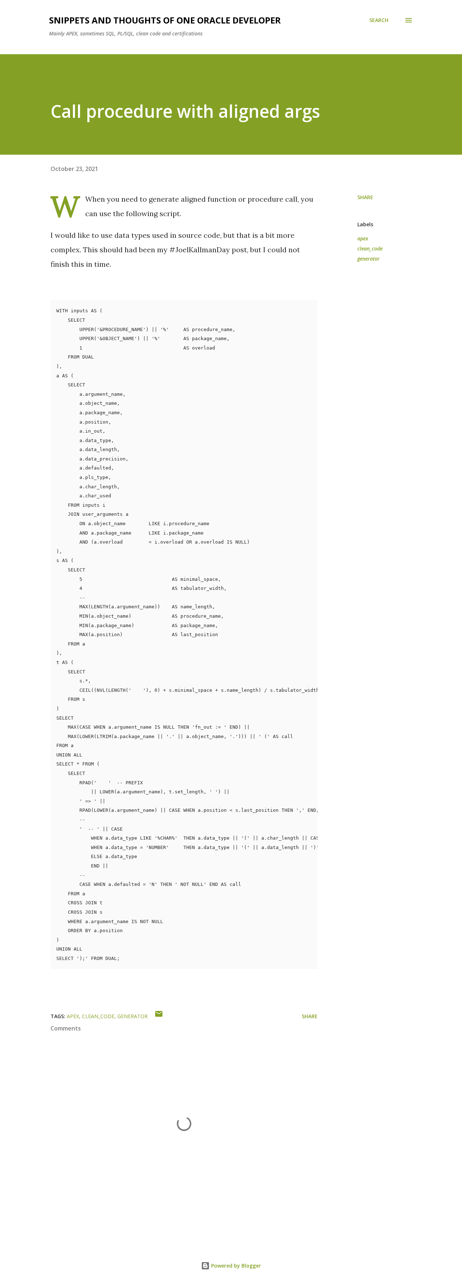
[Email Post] (158, 1016)
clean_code (370, 248)
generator (368, 258)
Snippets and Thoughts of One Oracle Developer (165, 20)
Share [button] (365, 197)
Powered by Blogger (235, 1265)
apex (362, 238)
